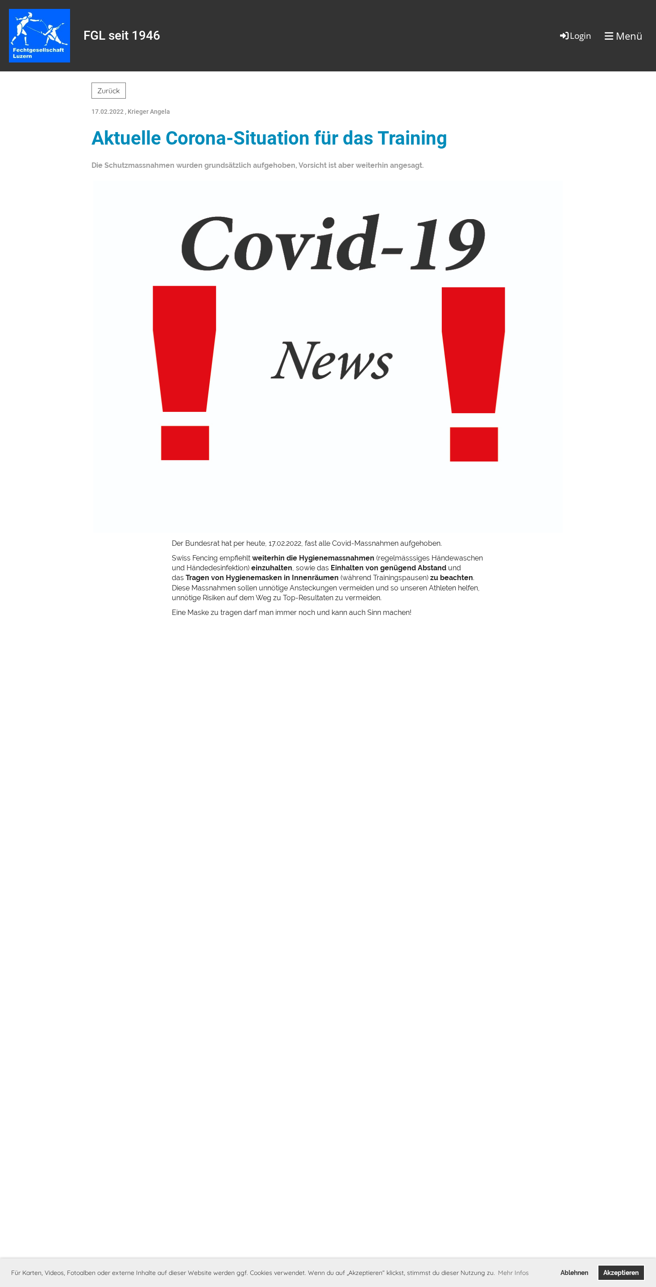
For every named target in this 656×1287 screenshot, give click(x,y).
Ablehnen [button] (574, 1272)
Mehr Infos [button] (513, 1273)
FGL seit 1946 (121, 35)
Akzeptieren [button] (621, 1272)
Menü (628, 35)
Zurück (108, 90)
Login (580, 35)
